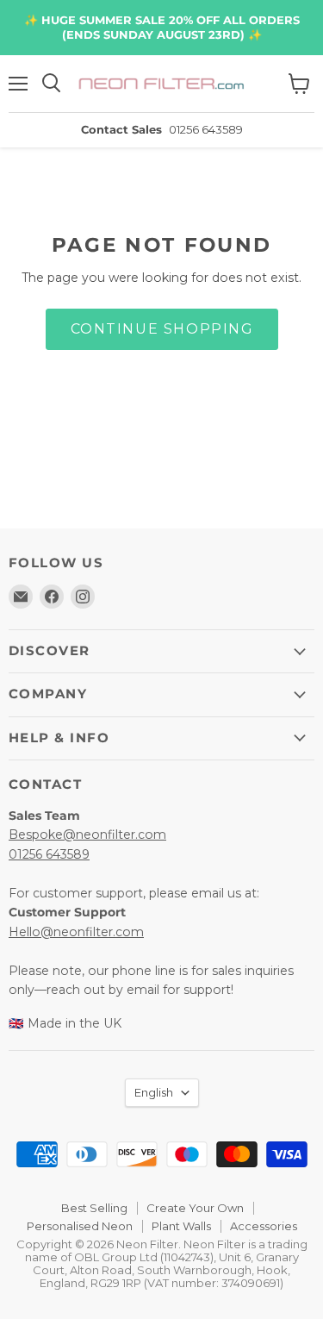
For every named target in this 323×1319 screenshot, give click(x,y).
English (153, 1092)
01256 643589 (49, 854)
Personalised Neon (80, 1226)
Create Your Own (195, 1208)
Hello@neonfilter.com (76, 932)
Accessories (263, 1226)
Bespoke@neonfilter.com (87, 834)
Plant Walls (181, 1226)
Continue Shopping (162, 329)
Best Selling (94, 1208)
